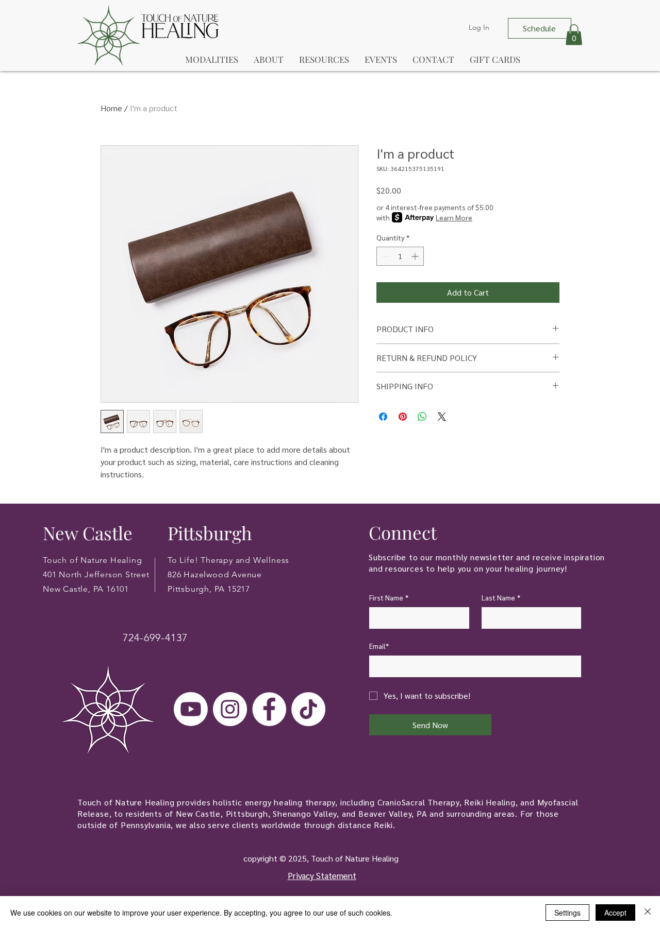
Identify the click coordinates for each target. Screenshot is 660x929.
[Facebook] (269, 709)
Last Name (501, 597)
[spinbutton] (400, 256)
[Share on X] (442, 416)
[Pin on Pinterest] (403, 416)
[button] (574, 34)
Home (111, 107)
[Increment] (415, 256)
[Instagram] (230, 709)
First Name (388, 597)
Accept (615, 912)
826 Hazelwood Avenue (215, 574)
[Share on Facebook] (383, 416)
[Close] (647, 912)
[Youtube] (191, 709)
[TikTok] (308, 709)
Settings (567, 912)
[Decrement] (384, 256)
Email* (379, 645)
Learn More (454, 217)
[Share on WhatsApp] (422, 416)
